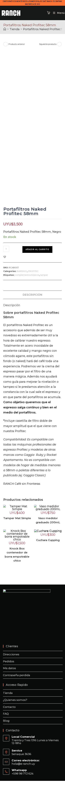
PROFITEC (33, 271)
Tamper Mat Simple (17, 518)
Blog (6, 720)
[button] (4, 256)
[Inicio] (4, 29)
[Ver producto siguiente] (59, 44)
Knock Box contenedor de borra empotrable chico (17, 554)
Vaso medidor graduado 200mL (48, 520)
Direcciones (11, 654)
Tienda (8, 693)
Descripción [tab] (32, 294)
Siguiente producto (47, 44)
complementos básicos (27, 275)
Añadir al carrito (37, 249)
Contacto (9, 706)
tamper (44, 275)
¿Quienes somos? (15, 700)
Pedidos (8, 661)
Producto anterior (17, 44)
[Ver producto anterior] (5, 44)
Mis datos (9, 668)
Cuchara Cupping (48, 540)
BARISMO (22, 271)
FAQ (6, 713)
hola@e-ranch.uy (23, 763)
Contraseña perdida (16, 675)
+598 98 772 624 (22, 773)
